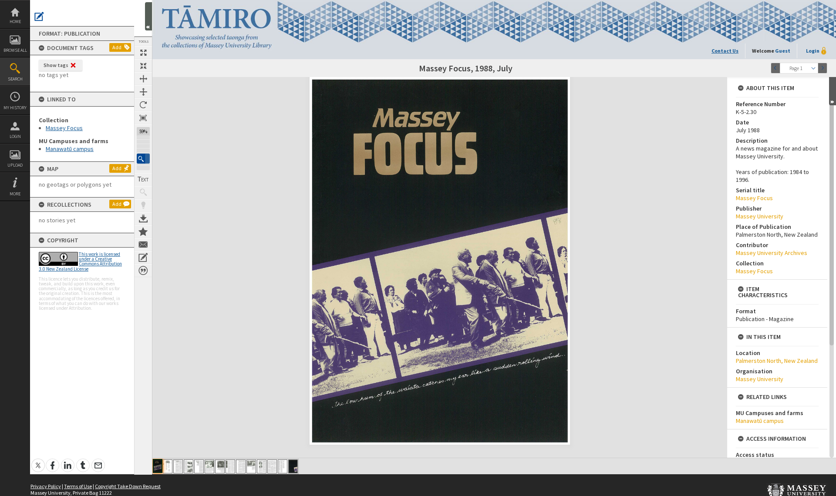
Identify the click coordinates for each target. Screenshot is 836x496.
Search (15, 79)
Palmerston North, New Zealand (777, 361)
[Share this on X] (38, 460)
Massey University (759, 216)
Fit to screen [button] (143, 65)
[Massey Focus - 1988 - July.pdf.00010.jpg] (251, 466)
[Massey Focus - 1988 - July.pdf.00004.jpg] (188, 466)
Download (143, 218)
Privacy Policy (45, 486)
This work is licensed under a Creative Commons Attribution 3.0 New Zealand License (80, 261)
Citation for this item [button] (143, 270)
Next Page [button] (822, 68)
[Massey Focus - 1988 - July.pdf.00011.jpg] (261, 466)
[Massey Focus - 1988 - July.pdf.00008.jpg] (230, 466)
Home (15, 21)
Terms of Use (78, 486)
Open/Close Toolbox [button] (148, 16)
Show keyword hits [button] (143, 192)
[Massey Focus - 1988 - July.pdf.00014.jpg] (293, 466)
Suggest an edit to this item (39, 16)
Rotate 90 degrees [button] (143, 104)
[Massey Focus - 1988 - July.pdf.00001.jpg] (157, 466)
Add (116, 47)
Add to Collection (143, 231)
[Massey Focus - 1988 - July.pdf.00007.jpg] (220, 466)
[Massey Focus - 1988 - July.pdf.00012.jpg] (272, 466)
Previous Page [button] (775, 68)
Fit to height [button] (143, 91)
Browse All (15, 50)
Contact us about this (143, 244)
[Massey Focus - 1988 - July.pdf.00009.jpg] (241, 466)
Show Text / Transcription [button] (143, 179)
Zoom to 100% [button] (143, 117)
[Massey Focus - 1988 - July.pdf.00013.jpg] (282, 466)
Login (15, 136)
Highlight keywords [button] (143, 205)
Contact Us (724, 50)
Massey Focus (64, 128)
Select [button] (813, 68)
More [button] (15, 194)
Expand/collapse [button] (832, 91)
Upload (15, 165)
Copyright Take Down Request (128, 486)
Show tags (56, 65)
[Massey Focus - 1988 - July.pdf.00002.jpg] (167, 466)
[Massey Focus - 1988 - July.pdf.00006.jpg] (209, 466)
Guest (782, 50)
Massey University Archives (771, 253)
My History (15, 108)
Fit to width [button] (143, 78)
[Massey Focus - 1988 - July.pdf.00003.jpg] (178, 466)
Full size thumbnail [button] (143, 52)
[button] (143, 159)
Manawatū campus (70, 149)
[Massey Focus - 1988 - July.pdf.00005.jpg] (199, 466)
